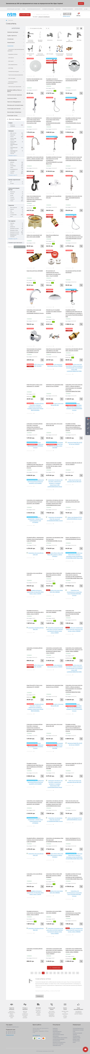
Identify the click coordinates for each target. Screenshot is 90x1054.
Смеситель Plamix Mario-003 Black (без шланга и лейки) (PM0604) (54, 574)
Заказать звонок (66, 16)
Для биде (10, 68)
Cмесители (10, 46)
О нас (23, 9)
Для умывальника (12, 64)
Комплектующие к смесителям (13, 82)
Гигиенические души (13, 71)
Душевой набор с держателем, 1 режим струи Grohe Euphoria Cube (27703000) (35, 539)
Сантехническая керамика (14, 95)
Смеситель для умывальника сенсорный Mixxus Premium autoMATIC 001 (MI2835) (35, 501)
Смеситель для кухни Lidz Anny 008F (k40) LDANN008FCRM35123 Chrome (35, 311)
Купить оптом (78, 9)
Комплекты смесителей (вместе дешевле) (16, 50)
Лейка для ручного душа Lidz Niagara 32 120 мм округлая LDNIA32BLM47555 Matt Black (74, 158)
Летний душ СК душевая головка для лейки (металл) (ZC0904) (54, 311)
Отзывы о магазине (68, 9)
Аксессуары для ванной (13, 108)
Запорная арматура (12, 32)
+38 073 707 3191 (67, 14)
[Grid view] (81, 28)
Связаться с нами (76, 1037)
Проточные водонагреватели (15, 74)
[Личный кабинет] (88, 433)
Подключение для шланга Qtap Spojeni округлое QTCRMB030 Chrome (34, 350)
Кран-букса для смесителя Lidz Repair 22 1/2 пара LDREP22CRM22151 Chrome (53, 350)
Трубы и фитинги (12, 35)
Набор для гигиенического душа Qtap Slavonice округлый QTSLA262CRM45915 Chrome (74, 236)
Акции (74, 1042)
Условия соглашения (48, 9)
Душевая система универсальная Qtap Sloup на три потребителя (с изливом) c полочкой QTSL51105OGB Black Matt (74, 313)
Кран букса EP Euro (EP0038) (35, 270)
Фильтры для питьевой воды (15, 105)
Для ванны (11, 57)
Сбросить (10, 246)
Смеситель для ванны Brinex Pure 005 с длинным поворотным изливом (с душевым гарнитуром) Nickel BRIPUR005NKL (35, 427)
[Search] (34, 14)
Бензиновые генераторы (14, 112)
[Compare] (43, 64)
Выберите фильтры (20, 246)
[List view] (77, 28)
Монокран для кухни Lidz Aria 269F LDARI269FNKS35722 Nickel (74, 197)
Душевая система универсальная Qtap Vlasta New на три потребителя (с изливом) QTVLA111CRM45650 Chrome (74, 427)
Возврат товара (76, 1039)
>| (77, 973)
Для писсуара (11, 78)
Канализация (11, 42)
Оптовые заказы (76, 1036)
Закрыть (81, 3)
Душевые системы (12, 54)
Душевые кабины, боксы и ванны (14, 90)
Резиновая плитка (12, 115)
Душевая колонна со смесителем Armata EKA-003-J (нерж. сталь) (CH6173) (35, 612)
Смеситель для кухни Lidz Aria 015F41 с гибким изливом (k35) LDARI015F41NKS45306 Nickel (35, 158)
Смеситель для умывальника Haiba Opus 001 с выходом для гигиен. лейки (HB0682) (74, 649)
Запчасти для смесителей (14, 86)
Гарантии (58, 9)
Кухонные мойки (12, 98)
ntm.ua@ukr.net (36, 1035)
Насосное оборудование (14, 101)
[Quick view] (43, 59)
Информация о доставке (13, 9)
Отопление (10, 39)
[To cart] (42, 93)
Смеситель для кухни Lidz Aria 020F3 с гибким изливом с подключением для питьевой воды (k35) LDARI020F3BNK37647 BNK (74, 388)
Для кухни (11, 61)
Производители (76, 1040)
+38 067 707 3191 (67, 13)
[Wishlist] (43, 61)
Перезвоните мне (10, 1035)
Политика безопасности (33, 9)
